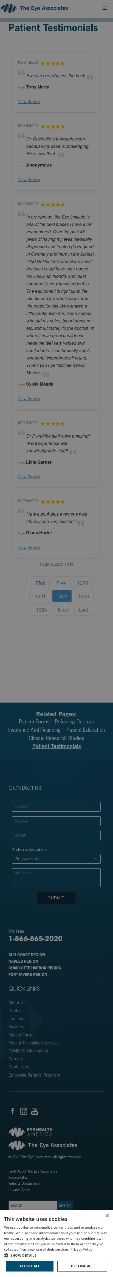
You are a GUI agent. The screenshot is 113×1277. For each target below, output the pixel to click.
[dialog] (56, 1243)
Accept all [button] (29, 1266)
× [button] (107, 1216)
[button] (56, 1255)
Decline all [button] (82, 1266)
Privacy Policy (81, 1249)
